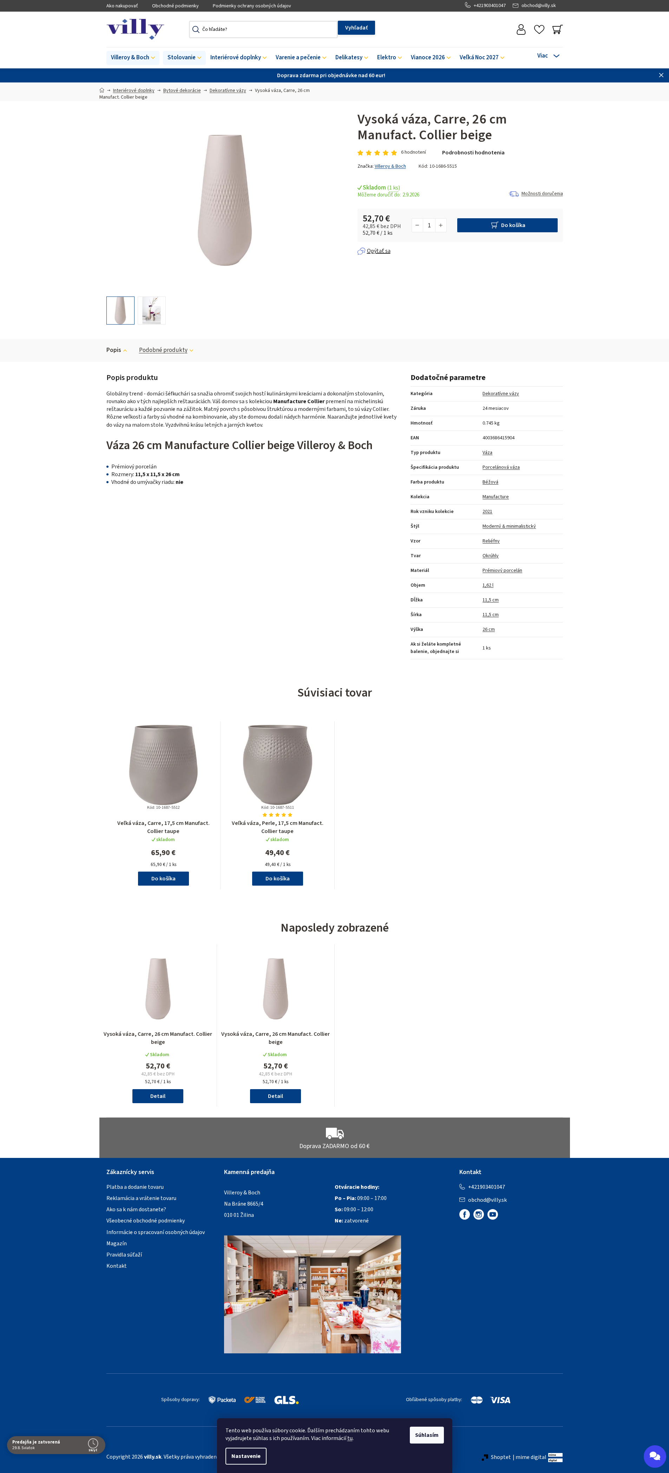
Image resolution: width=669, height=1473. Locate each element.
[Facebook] (464, 1214)
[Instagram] (478, 1214)
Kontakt (116, 1266)
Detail (157, 1096)
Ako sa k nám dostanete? (136, 1209)
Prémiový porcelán (502, 570)
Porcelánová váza (501, 467)
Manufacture (496, 496)
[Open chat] (655, 1456)
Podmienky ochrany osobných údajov (252, 5)
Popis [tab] (113, 350)
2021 (487, 511)
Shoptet (501, 1457)
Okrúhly (491, 555)
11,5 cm (491, 600)
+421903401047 (490, 5)
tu (350, 1438)
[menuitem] (132, 58)
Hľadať (356, 28)
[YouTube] (492, 1214)
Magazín (116, 1243)
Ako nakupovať (122, 5)
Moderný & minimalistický (509, 526)
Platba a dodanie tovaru (135, 1187)
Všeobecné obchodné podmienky (145, 1221)
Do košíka (513, 225)
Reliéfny (491, 541)
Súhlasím (427, 1435)
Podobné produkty (163, 350)
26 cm (489, 629)
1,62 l (488, 585)
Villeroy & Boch (390, 166)
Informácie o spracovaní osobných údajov (155, 1232)
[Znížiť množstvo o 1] (417, 225)
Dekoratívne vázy (501, 393)
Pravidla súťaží (124, 1255)
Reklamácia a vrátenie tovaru (141, 1198)
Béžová (490, 482)
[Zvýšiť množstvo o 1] (440, 225)
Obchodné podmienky (175, 5)
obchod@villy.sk (539, 5)
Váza (487, 452)
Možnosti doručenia (542, 193)
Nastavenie (246, 1456)
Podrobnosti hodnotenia (473, 152)
